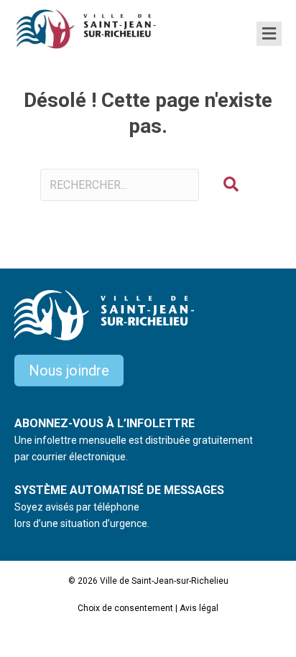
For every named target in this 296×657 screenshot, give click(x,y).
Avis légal (199, 608)
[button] (231, 185)
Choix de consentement (125, 608)
